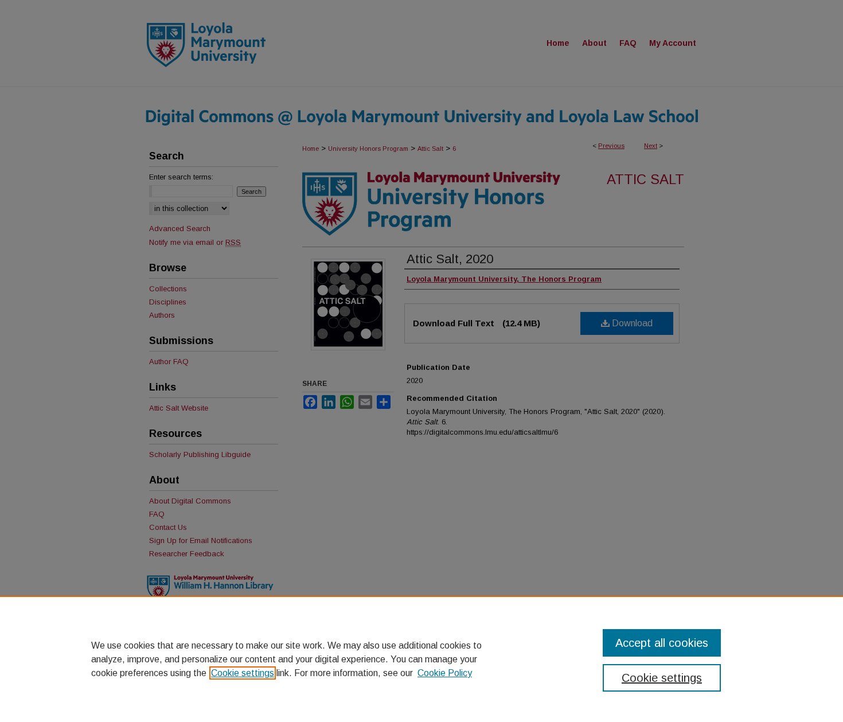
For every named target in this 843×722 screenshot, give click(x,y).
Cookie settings (242, 673)
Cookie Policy (444, 673)
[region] (421, 659)
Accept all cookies (661, 643)
